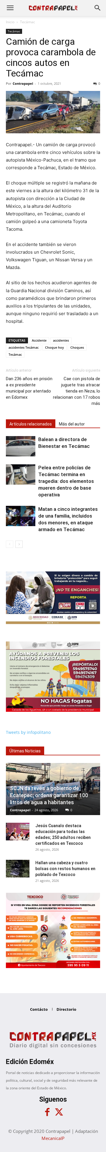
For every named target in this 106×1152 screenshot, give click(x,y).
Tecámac (27, 21)
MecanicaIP (53, 1138)
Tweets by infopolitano (28, 732)
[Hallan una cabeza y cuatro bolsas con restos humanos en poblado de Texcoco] (17, 868)
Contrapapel (23, 83)
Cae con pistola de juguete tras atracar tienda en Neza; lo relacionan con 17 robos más (76, 391)
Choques (77, 347)
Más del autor (72, 424)
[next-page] (19, 544)
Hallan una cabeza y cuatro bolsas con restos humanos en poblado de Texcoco (65, 868)
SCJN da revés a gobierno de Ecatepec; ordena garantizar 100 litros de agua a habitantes (49, 795)
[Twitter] (58, 1112)
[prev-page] (9, 544)
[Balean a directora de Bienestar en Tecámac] (20, 446)
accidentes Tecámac (24, 347)
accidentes (61, 340)
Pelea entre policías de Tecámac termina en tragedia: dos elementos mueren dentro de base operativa (66, 481)
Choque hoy (54, 347)
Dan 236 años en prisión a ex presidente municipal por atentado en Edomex (29, 388)
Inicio (10, 21)
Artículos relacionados (30, 424)
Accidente (39, 340)
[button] (10, 8)
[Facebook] (47, 1112)
